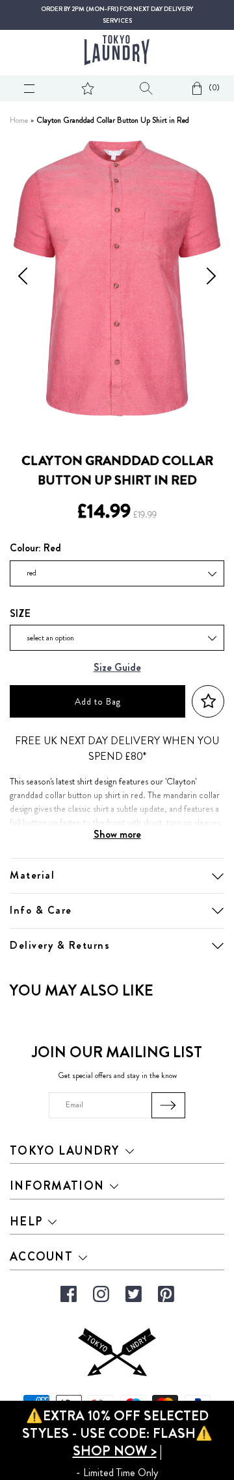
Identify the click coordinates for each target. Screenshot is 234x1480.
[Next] (211, 278)
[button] (208, 701)
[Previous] (23, 278)
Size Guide (117, 668)
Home (19, 120)
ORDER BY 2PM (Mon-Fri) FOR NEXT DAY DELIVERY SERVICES (117, 15)
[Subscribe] (168, 1105)
